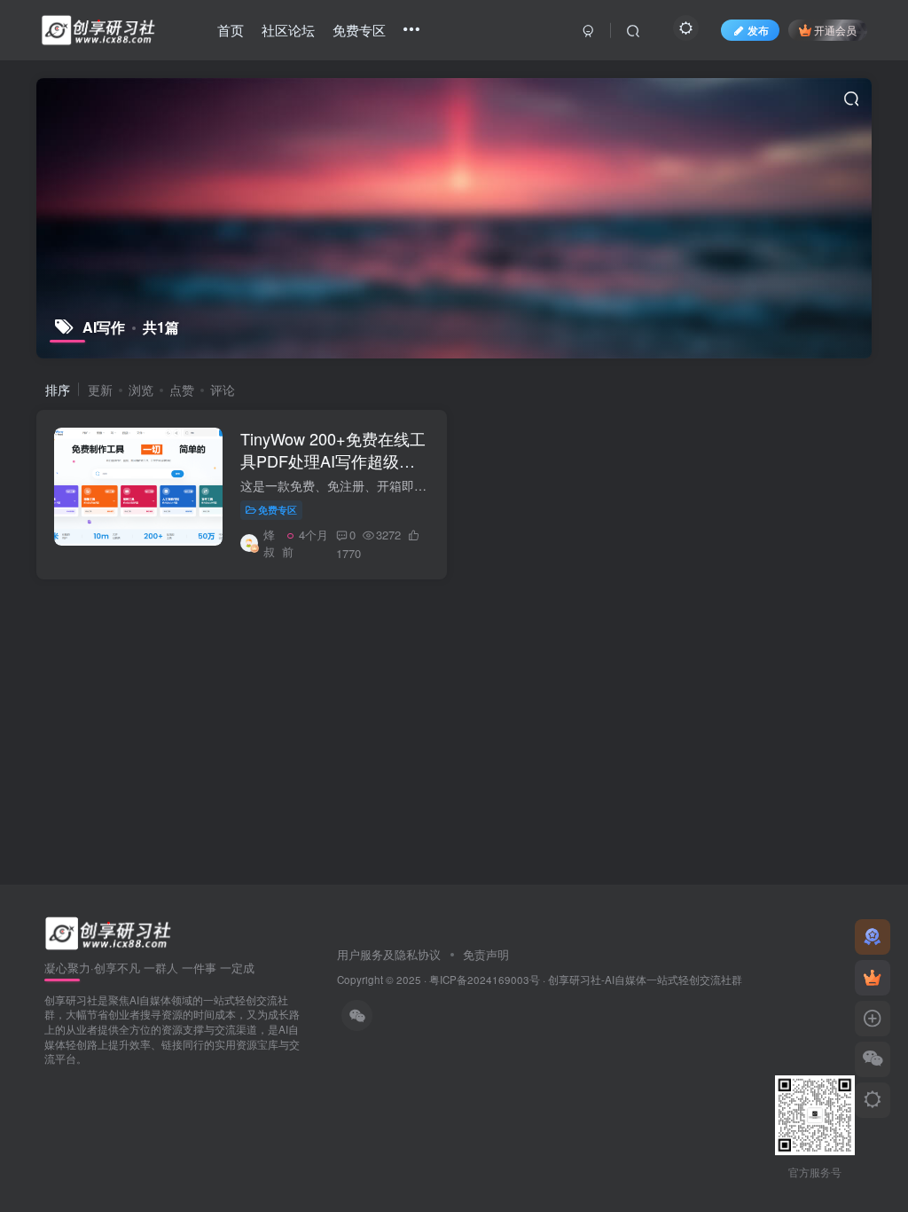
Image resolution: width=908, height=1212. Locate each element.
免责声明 (484, 954)
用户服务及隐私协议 (390, 954)
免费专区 (277, 509)
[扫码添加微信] (872, 1059)
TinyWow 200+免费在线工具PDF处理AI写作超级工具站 (333, 460)
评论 (222, 389)
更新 (100, 389)
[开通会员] (872, 978)
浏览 (141, 389)
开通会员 (835, 29)
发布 (758, 29)
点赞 (181, 389)
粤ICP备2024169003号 (484, 979)
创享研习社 (574, 979)
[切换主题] (872, 1100)
